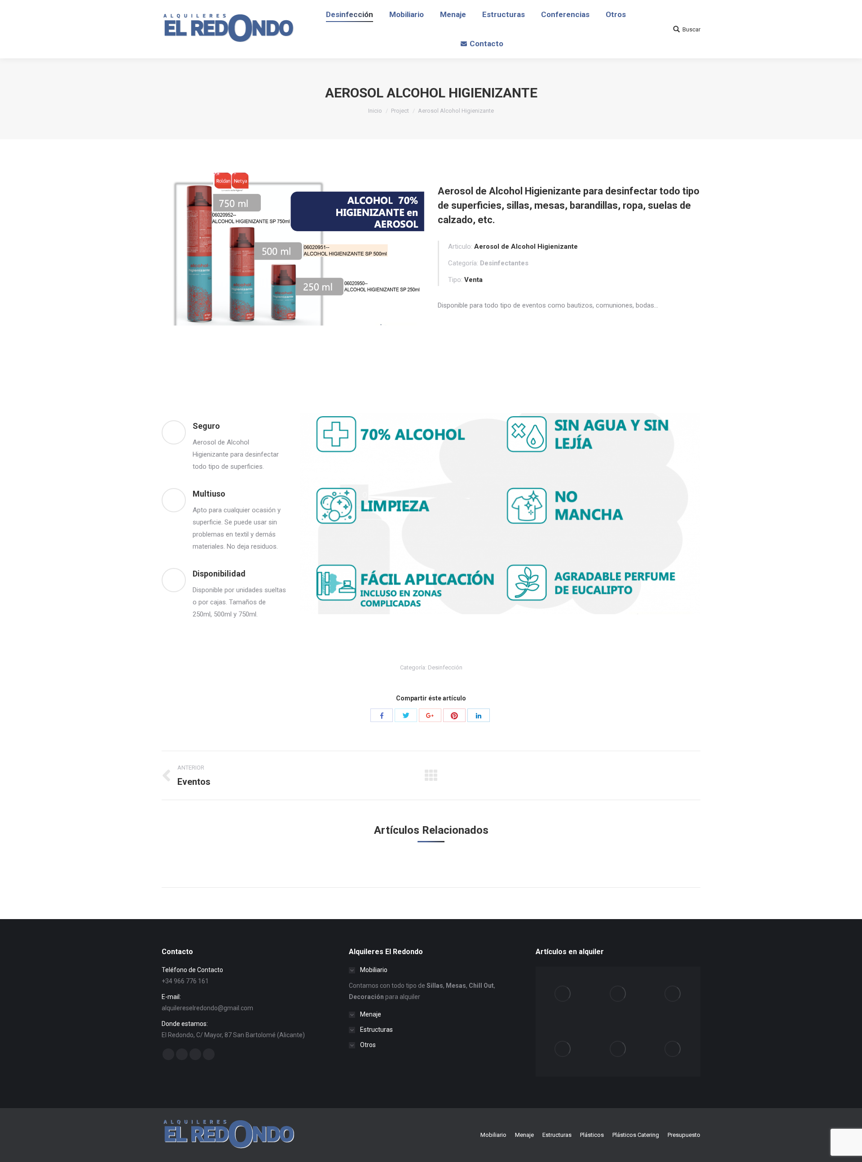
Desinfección (445, 667)
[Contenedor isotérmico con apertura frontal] (618, 1049)
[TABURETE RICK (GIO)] (673, 1049)
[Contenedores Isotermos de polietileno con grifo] (563, 1049)
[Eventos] (618, 994)
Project (400, 110)
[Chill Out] (673, 994)
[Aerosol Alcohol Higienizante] (563, 994)
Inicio (375, 110)
